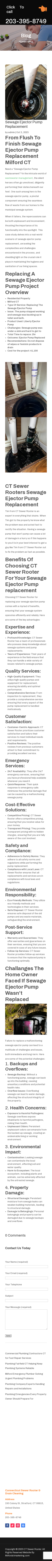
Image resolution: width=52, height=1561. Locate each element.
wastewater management (19, 178)
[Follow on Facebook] (7, 1525)
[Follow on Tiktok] (12, 1525)
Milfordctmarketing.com (17, 1555)
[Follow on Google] (23, 1525)
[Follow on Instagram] (18, 1525)
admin (11, 132)
